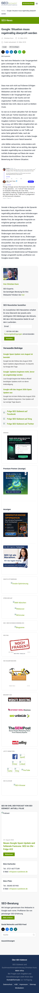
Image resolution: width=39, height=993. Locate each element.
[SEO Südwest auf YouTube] (27, 770)
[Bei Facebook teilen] (7, 52)
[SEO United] (19, 716)
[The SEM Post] (19, 729)
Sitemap (33, 984)
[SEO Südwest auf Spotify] (23, 756)
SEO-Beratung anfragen (28, 3)
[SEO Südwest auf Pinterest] (15, 763)
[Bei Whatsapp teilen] (19, 52)
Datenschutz (7, 984)
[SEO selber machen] (19, 675)
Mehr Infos (19, 971)
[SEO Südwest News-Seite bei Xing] (18, 770)
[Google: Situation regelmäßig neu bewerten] (19, 183)
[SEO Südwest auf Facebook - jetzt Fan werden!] (15, 756)
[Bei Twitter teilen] (3, 52)
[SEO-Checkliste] (19, 447)
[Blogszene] (19, 627)
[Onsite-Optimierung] (19, 583)
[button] (37, 3)
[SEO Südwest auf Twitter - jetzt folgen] (10, 770)
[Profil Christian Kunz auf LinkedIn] (23, 763)
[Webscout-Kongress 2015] (19, 609)
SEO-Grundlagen (14, 47)
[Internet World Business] (19, 709)
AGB (16, 984)
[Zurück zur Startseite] (9, 3)
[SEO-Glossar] (19, 785)
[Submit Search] (34, 935)
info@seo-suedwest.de (18, 872)
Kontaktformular (13, 980)
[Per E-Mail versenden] (23, 52)
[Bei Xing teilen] (15, 52)
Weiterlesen (9, 854)
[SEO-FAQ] (19, 645)
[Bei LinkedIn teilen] (11, 52)
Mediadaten (19, 988)
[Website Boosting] (19, 699)
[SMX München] (19, 602)
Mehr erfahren (8, 918)
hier (23, 295)
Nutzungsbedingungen (13, 334)
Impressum (24, 984)
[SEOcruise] (19, 615)
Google (4, 47)
